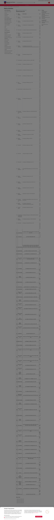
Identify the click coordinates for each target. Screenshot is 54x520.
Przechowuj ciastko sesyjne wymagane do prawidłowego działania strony (13, 516)
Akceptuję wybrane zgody (38, 516)
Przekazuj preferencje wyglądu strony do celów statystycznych (12, 517)
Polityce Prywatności (35, 512)
